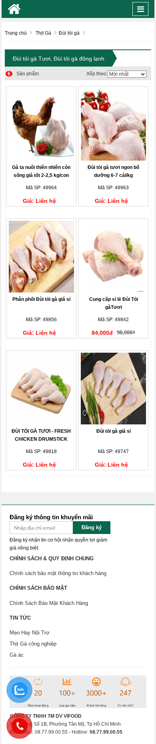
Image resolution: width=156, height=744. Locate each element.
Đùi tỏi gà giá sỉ (113, 431)
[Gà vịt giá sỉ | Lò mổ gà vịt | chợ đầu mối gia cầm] (14, 9)
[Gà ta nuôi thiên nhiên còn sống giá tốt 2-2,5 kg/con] (41, 125)
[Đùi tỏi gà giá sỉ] (113, 388)
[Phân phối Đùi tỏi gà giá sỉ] (41, 256)
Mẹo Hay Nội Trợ (30, 633)
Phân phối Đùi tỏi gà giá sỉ (41, 299)
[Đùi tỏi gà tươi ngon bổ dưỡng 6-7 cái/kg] (113, 125)
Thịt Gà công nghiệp (33, 644)
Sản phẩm (23, 74)
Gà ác (17, 655)
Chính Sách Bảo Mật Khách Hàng (49, 603)
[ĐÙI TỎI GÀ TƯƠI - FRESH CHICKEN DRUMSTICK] (41, 388)
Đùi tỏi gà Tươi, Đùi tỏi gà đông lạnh (58, 58)
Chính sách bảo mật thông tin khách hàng (58, 573)
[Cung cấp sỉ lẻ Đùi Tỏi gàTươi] (113, 256)
